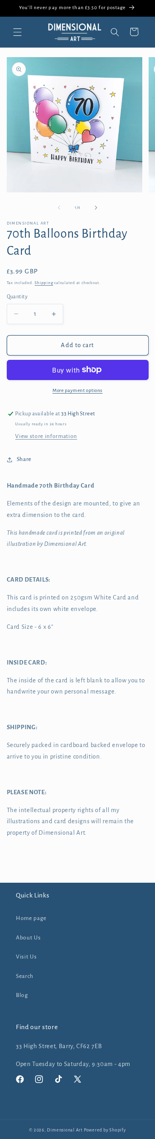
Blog (22, 995)
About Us (28, 938)
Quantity (17, 297)
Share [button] (24, 459)
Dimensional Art (65, 1129)
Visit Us (26, 957)
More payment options (77, 390)
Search (24, 976)
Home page (31, 918)
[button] (17, 31)
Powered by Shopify (105, 1129)
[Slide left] (59, 207)
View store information (46, 436)
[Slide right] (96, 207)
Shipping (44, 282)
